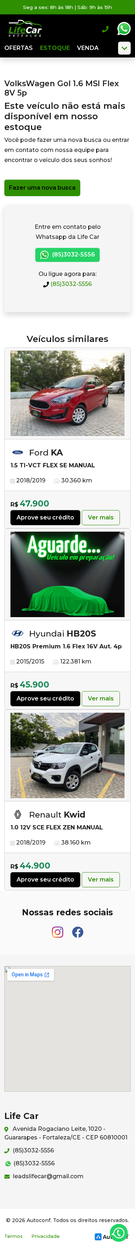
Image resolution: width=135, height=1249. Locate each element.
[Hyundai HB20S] (67, 574)
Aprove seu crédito (45, 517)
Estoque (55, 48)
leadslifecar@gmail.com (48, 1176)
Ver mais (101, 517)
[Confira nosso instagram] (58, 928)
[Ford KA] (67, 393)
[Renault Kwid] (67, 755)
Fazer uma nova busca (42, 187)
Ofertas (18, 48)
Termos (13, 1236)
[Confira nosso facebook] (77, 928)
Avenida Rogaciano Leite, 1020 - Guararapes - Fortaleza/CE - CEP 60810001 (65, 1133)
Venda (88, 48)
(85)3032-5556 (70, 284)
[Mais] (124, 48)
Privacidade (45, 1236)
